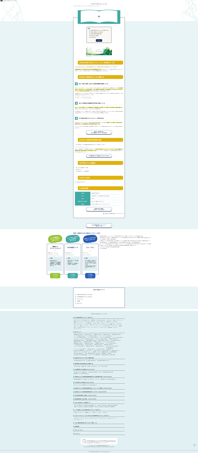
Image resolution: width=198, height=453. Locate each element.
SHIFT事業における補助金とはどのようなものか (84, 382)
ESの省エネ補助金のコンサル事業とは (97, 31)
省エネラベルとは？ (89, 350)
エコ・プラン (115, 327)
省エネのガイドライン (77, 351)
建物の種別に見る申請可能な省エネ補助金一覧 (84, 363)
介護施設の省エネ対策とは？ (99, 343)
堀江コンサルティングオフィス (90, 321)
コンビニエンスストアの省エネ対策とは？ (112, 346)
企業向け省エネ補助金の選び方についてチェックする (114, 213)
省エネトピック (78, 331)
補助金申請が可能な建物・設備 (108, 372)
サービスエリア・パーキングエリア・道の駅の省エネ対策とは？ (84, 338)
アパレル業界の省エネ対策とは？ (79, 344)
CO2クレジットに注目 (77, 385)
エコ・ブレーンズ (80, 298)
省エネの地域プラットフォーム (87, 351)
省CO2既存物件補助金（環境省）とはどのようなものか (85, 395)
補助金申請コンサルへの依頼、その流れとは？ (98, 320)
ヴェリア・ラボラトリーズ (78, 419)
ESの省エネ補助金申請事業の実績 (96, 33)
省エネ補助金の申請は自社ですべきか (103, 360)
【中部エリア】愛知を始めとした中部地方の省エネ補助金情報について (85, 405)
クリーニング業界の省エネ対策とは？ (80, 335)
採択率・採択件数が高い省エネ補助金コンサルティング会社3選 (99, 132)
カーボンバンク (76, 325)
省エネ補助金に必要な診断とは (91, 360)
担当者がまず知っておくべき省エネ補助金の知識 (84, 357)
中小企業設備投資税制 (113, 351)
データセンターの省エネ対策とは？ (79, 346)
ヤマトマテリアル (119, 324)
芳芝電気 (75, 321)
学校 (99, 366)
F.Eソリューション (81, 321)
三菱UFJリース (94, 412)
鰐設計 (114, 320)
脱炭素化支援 (110, 327)
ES (101, 325)
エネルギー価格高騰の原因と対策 (103, 351)
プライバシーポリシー (79, 430)
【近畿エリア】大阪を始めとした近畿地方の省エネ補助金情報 (83, 406)
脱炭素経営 (95, 351)
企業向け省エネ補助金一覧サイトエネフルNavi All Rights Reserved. (100, 451)
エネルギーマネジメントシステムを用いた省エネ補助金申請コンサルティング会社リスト (92, 415)
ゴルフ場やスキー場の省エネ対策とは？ (101, 338)
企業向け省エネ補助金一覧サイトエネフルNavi (10, 0)
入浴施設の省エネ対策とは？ (88, 341)
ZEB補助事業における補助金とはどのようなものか (99, 155)
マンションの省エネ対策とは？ (93, 337)
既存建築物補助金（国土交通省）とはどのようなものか (85, 399)
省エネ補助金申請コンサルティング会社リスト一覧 (99, 225)
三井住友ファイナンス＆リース (79, 412)
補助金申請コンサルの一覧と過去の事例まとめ (81, 373)
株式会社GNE (108, 321)
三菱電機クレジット (88, 412)
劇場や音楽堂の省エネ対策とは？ (104, 340)
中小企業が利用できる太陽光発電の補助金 (80, 354)
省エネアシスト (79, 303)
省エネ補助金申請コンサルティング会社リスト (84, 296)
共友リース (100, 412)
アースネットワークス (102, 418)
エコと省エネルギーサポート (81, 327)
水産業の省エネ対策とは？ (98, 334)
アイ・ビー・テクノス (84, 418)
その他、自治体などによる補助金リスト (82, 402)
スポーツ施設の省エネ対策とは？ (115, 340)
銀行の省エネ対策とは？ (89, 344)
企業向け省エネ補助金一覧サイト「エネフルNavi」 (99, 209)
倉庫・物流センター (94, 366)
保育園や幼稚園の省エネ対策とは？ (79, 340)
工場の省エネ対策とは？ (97, 350)
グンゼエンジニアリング (77, 328)
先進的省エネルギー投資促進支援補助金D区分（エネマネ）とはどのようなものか (91, 391)
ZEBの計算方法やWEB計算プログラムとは (95, 372)
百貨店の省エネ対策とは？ (100, 346)
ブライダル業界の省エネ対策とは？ (92, 335)
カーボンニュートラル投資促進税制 (94, 354)
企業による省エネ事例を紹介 (78, 353)
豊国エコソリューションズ (84, 325)
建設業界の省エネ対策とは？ (113, 338)
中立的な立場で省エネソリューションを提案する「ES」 (100, 30)
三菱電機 (78, 300)
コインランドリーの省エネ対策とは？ (105, 337)
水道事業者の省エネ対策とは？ (79, 334)
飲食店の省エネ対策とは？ (90, 346)
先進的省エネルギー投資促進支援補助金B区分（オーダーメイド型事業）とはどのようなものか (93, 388)
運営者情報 (77, 426)
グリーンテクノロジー (96, 325)
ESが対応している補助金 (95, 35)
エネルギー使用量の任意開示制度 (89, 353)
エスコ (90, 325)
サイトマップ (77, 433)
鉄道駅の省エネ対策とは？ (78, 341)
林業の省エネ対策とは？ (89, 334)
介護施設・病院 (83, 366)
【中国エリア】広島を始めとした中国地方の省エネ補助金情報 (107, 405)
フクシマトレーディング (111, 418)
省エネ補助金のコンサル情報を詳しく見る (55, 276)
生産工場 (88, 366)
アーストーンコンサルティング (103, 324)
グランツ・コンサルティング (100, 321)
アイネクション (86, 324)
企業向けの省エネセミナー (116, 350)
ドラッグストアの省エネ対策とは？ (111, 343)
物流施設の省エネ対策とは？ (108, 344)
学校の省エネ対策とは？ (91, 348)
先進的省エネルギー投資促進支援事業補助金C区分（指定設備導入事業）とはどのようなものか (93, 376)
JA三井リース (105, 412)
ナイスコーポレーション (103, 327)
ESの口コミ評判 (93, 37)
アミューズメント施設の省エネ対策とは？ (80, 337)
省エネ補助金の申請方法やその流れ (79, 360)
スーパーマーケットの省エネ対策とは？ (80, 348)
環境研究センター (112, 324)
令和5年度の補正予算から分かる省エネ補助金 (108, 354)
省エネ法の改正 (98, 353)
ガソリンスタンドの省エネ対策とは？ (109, 341)
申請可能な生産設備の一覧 (78, 379)
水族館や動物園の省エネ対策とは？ (91, 340)
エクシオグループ (76, 418)
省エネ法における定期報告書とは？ (79, 350)
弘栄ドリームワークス (93, 324)
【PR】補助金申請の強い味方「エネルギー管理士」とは (86, 422)
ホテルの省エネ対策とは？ (101, 348)
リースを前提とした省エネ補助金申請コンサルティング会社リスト (88, 409)
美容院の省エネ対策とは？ (98, 344)
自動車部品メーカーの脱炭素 (106, 353)
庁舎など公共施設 (104, 366)
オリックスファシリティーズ (93, 418)
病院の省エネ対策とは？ (106, 350)
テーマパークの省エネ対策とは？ (118, 337)
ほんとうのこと (109, 320)
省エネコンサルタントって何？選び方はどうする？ (82, 320)
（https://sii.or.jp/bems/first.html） (86, 96)
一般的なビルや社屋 (77, 366)
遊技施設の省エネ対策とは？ (89, 343)
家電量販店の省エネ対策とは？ (79, 343)
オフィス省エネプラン (106, 325)
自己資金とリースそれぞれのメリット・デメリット (91, 379)
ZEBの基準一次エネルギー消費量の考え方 (80, 372)
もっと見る (98, 40)
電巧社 (75, 327)
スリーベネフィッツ (94, 327)
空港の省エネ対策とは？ (97, 341)
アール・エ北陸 (114, 321)
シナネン (88, 327)
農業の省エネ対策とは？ (107, 334)
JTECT (75, 324)
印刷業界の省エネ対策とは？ (116, 334)
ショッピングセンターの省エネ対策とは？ (106, 335)
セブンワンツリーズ (119, 320)
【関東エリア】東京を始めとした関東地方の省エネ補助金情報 (104, 406)
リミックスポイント (114, 325)
